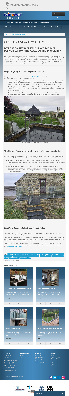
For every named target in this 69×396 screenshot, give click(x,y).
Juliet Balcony (39, 357)
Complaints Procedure (10, 370)
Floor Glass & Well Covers (31, 26)
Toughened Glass (40, 362)
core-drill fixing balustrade (12, 256)
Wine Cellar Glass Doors (30, 22)
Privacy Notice (8, 359)
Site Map (22, 359)
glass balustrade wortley (14, 254)
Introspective (19, 376)
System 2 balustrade (45, 256)
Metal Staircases (44, 22)
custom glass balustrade (29, 254)
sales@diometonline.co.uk (14, 246)
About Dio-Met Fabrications (8, 356)
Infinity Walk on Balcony (13, 328)
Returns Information (9, 367)
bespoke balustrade (25, 257)
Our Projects (45, 26)
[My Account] (58, 17)
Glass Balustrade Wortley (18, 34)
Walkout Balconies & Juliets (13, 26)
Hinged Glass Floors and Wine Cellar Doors (10, 361)
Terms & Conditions (9, 364)
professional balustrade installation (29, 256)
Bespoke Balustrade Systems (47, 288)
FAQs (21, 357)
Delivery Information (9, 365)
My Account (54, 364)
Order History (54, 366)
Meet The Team (55, 357)
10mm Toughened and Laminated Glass (50, 328)
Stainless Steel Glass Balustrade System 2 (18, 289)
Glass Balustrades (40, 355)
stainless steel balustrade (43, 254)
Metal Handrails (55, 26)
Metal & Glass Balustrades (13, 22)
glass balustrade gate (57, 254)
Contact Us (23, 355)
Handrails (37, 360)
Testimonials (54, 359)
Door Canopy (39, 359)
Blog (52, 355)
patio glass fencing (14, 257)
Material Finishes (8, 369)
